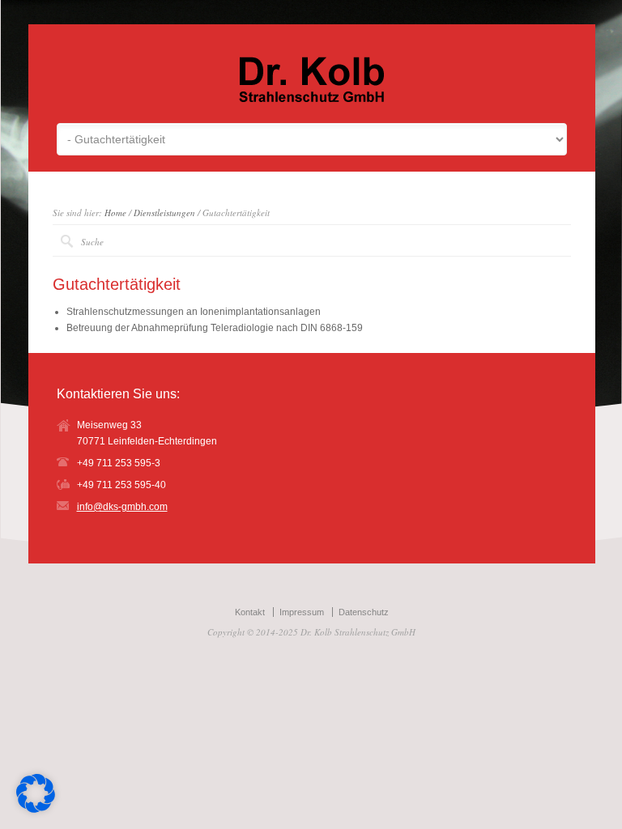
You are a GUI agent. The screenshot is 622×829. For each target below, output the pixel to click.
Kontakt (250, 612)
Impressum (301, 612)
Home (115, 212)
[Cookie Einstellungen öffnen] (35, 809)
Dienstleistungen (164, 212)
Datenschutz (364, 612)
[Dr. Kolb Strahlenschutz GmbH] (312, 98)
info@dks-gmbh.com (122, 506)
